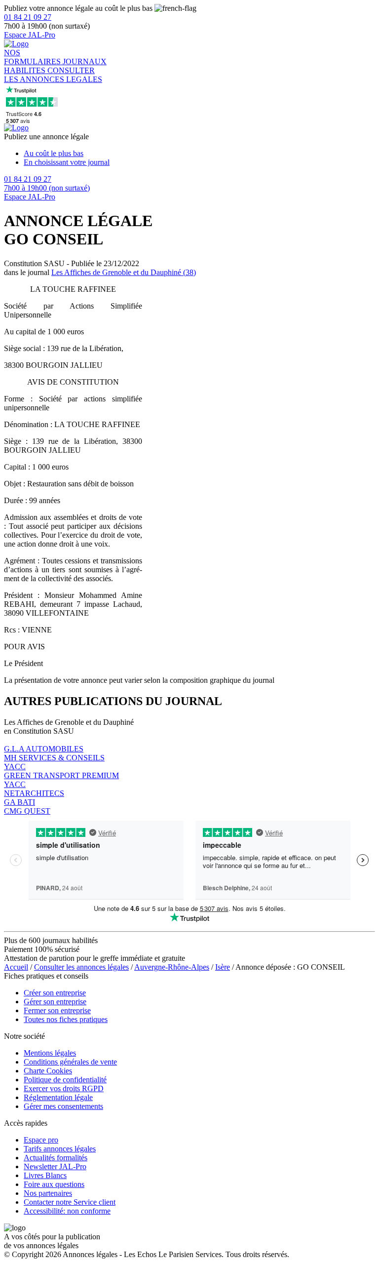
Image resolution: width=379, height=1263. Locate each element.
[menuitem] (199, 153)
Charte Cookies (48, 1070)
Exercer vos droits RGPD (64, 1088)
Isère (222, 967)
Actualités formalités (55, 1157)
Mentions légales (50, 1053)
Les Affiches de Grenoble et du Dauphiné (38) (123, 272)
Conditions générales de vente (70, 1062)
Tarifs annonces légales (60, 1149)
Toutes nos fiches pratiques (66, 1019)
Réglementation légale (58, 1097)
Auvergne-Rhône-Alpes (171, 967)
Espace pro (41, 1140)
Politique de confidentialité (65, 1079)
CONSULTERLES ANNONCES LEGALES (53, 74)
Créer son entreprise (55, 992)
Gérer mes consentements (63, 1106)
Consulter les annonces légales (81, 967)
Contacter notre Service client (69, 1202)
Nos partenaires (48, 1193)
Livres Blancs (45, 1175)
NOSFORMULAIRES (33, 57)
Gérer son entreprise (55, 1001)
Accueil (16, 967)
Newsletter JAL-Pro (55, 1166)
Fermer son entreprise (57, 1010)
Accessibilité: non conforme (67, 1211)
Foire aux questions (54, 1184)
